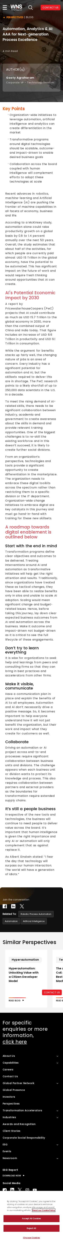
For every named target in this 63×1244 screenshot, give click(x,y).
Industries (9, 1117)
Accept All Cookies (31, 1218)
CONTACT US (50, 7)
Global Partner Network (18, 1083)
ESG (5, 1144)
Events (7, 1151)
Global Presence (14, 1090)
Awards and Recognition (19, 1124)
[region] (31, 1217)
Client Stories (11, 1131)
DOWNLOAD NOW (12, 1175)
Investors (9, 1097)
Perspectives (14, 17)
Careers (8, 1069)
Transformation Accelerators (22, 1110)
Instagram (27, 1190)
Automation (11, 921)
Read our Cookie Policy (43, 1210)
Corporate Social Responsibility (24, 1137)
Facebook (5, 1190)
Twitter (20, 1190)
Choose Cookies (31, 1237)
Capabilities (11, 1062)
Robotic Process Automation (36, 914)
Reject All (31, 1228)
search (30, 8)
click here (15, 1041)
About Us (9, 1056)
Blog (29, 17)
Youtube (35, 1190)
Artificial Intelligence (33, 921)
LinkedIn (12, 1190)
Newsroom (10, 1158)
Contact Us (10, 1076)
